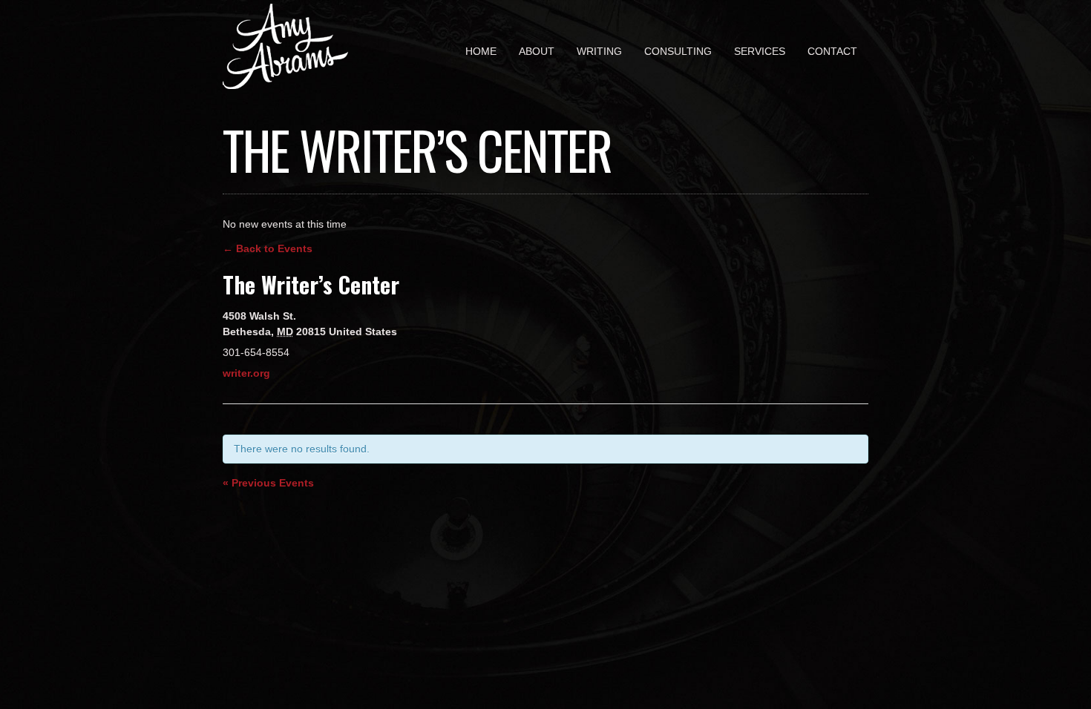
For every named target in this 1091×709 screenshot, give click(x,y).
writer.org (246, 373)
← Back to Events (267, 248)
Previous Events (268, 483)
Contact (832, 51)
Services (759, 51)
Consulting (678, 51)
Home (481, 51)
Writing (599, 51)
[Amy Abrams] (285, 78)
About (536, 51)
